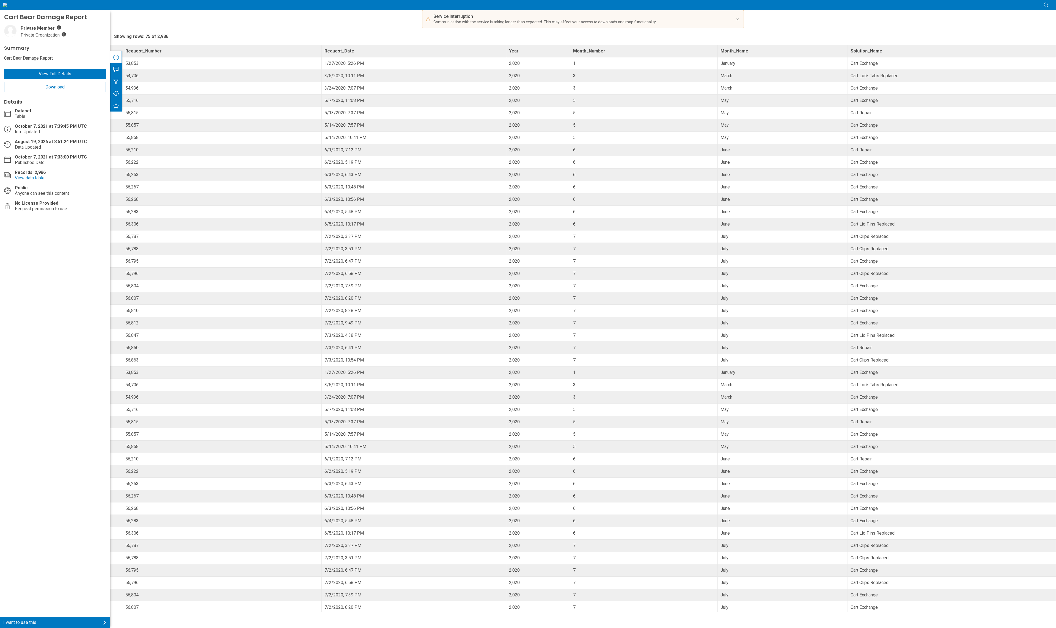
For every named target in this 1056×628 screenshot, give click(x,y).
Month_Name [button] (734, 51)
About (116, 57)
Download (55, 87)
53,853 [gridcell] (132, 63)
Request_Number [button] (143, 51)
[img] (59, 27)
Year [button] (514, 51)
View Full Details (55, 73)
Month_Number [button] (589, 51)
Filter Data (116, 81)
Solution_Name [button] (866, 51)
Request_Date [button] (339, 51)
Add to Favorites (116, 105)
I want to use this (19, 622)
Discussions (116, 69)
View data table (30, 177)
